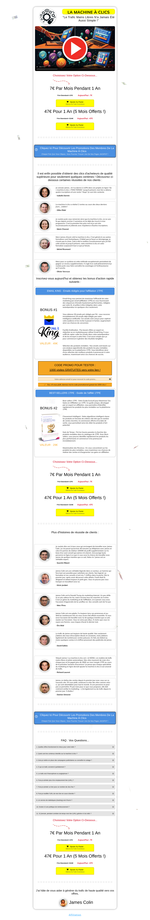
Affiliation (75, 914)
